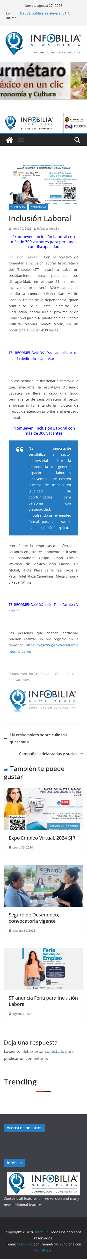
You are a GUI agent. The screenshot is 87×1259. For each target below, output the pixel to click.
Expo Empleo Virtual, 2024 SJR (42, 837)
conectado (54, 1051)
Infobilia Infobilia (48, 229)
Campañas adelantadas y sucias (48, 753)
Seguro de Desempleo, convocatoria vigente (34, 917)
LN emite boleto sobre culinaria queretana (38, 738)
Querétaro (18, 207)
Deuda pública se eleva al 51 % (45, 13)
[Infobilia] (43, 116)
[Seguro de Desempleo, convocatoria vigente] (43, 868)
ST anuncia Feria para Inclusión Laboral (43, 1001)
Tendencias (38, 207)
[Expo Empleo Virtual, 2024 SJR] (43, 791)
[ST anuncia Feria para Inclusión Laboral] (43, 951)
